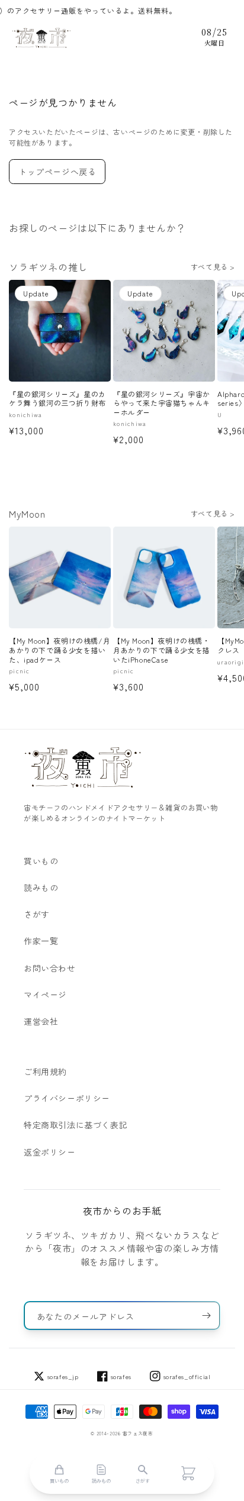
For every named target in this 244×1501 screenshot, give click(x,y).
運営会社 (41, 1021)
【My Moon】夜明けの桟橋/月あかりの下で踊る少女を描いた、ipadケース (59, 650)
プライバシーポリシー (67, 1098)
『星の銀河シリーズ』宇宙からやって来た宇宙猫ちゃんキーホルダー (161, 403)
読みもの (41, 887)
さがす (37, 914)
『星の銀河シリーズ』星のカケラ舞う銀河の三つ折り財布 (57, 398)
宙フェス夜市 (138, 1433)
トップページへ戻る (57, 171)
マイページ (45, 994)
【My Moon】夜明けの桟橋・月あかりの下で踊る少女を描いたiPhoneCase (161, 650)
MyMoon (27, 513)
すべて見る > (213, 267)
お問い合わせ (50, 968)
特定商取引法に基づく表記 (75, 1125)
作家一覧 (41, 941)
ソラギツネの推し (48, 267)
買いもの (41, 861)
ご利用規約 (45, 1071)
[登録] (206, 1315)
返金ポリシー (50, 1152)
